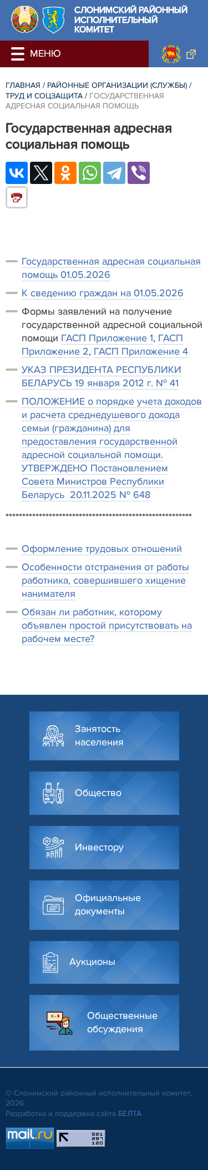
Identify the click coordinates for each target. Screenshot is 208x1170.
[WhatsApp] (90, 173)
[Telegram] (114, 173)
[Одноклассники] (65, 173)
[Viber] (139, 173)
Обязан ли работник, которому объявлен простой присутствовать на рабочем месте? (107, 625)
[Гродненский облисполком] (178, 54)
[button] (19, 54)
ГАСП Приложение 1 (107, 338)
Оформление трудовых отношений (102, 548)
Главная (23, 85)
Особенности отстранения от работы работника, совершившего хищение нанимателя (105, 580)
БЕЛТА (129, 1113)
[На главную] (24, 19)
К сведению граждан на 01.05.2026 (103, 293)
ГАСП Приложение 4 (141, 351)
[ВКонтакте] (17, 173)
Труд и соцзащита (44, 96)
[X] (41, 173)
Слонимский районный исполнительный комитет (130, 20)
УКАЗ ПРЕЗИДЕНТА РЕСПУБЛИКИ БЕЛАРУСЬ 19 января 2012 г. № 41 (101, 376)
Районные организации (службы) (117, 85)
